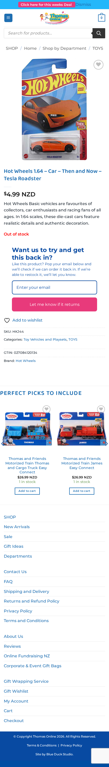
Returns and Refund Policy (31, 601)
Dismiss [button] (83, 4)
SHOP (12, 48)
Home (30, 48)
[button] (8, 18)
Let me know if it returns (55, 304)
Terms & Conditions (42, 745)
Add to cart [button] (27, 491)
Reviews (12, 646)
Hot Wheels (26, 361)
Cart (8, 710)
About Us (13, 636)
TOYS (98, 48)
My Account (16, 701)
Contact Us (15, 571)
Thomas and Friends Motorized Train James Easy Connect (81, 463)
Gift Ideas (13, 546)
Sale (8, 536)
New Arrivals (17, 526)
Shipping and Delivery (26, 591)
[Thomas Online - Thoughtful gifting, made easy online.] (54, 18)
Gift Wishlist (16, 691)
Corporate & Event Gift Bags (32, 665)
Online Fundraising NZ (27, 656)
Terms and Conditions (26, 620)
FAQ (8, 581)
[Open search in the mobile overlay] (54, 33)
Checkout (14, 720)
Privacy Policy (18, 611)
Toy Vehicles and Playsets (45, 339)
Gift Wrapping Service (26, 681)
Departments (18, 556)
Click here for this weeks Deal (47, 5)
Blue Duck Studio (59, 754)
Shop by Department (64, 48)
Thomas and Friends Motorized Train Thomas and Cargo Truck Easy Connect (27, 465)
